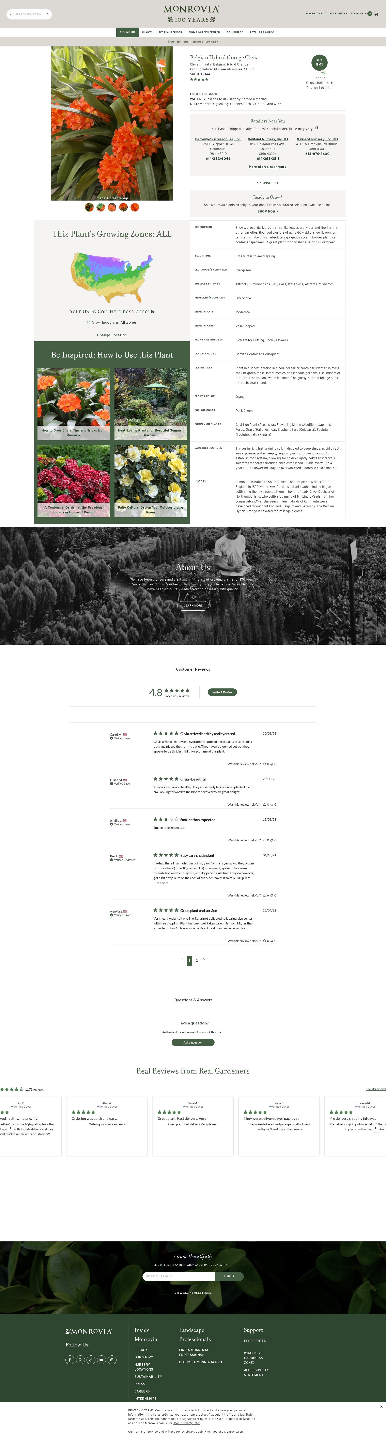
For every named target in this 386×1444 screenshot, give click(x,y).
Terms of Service (146, 1431)
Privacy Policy (175, 1431)
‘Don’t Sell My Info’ (186, 1423)
